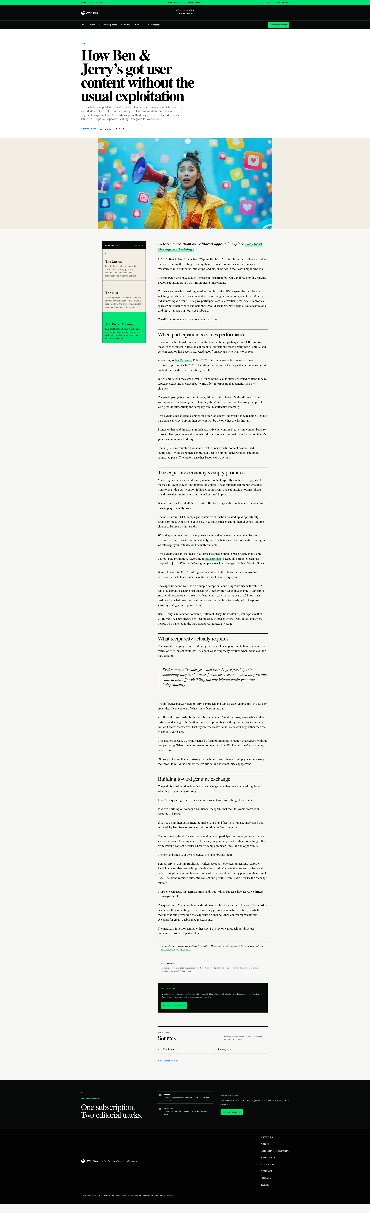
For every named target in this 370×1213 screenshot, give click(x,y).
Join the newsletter (231, 1112)
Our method (139, 245)
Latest (83, 25)
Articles (267, 1137)
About (265, 1144)
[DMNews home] (89, 12)
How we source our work (169, 1060)
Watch (136, 25)
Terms (265, 1184)
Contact (266, 1171)
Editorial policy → (187, 971)
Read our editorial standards (174, 1005)
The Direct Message (151, 25)
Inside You (125, 25)
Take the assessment (278, 25)
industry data (213, 558)
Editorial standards (275, 1150)
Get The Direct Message (278, 2)
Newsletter (269, 1157)
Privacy (266, 1178)
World (92, 25)
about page (185, 949)
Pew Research (183, 360)
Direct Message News (88, 129)
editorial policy (168, 949)
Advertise (267, 1164)
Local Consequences (108, 25)
